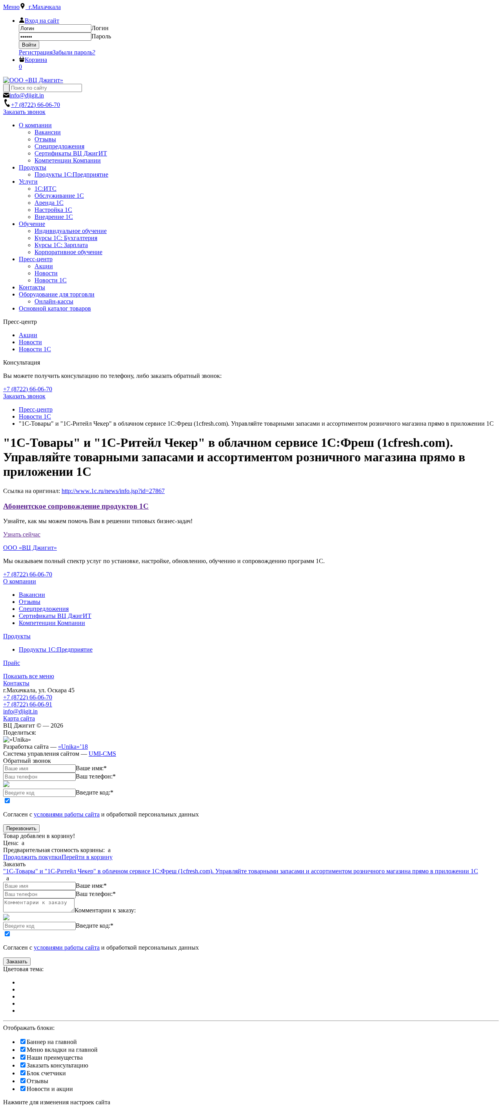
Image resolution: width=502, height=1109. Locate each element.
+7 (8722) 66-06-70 (27, 697)
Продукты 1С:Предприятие (56, 649)
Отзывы (29, 601)
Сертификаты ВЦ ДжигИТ (55, 615)
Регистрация (36, 52)
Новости (30, 342)
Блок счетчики (46, 1073)
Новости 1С (35, 349)
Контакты (16, 683)
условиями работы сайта (67, 814)
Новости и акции (50, 1089)
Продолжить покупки (32, 857)
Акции (28, 335)
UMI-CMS (102, 753)
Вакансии (32, 594)
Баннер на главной (52, 1042)
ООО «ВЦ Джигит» (30, 547)
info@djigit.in (20, 711)
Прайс (11, 662)
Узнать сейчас (21, 534)
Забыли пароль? (74, 52)
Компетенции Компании (52, 623)
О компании (19, 581)
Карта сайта (19, 718)
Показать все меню (28, 676)
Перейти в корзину (87, 857)
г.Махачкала (43, 7)
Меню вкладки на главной (62, 1049)
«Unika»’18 (73, 746)
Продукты (17, 636)
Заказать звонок (24, 111)
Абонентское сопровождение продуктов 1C (76, 506)
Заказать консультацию (57, 1065)
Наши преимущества (55, 1057)
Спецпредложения (44, 608)
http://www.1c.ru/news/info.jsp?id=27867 (113, 491)
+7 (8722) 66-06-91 (27, 704)
